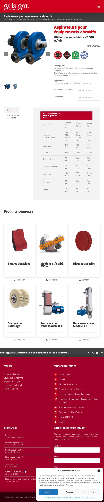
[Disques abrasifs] (84, 243)
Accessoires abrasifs (41, 19)
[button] (99, 471)
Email (56, 456)
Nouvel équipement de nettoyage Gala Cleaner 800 (26, 479)
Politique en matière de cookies (54, 498)
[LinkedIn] (97, 352)
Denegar (69, 492)
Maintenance (64, 374)
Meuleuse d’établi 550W (52, 265)
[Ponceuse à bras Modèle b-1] (84, 303)
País (56, 467)
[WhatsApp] (102, 352)
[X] (93, 352)
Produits (19, 19)
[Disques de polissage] (19, 303)
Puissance (58, 97)
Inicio (5, 19)
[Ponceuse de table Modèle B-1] (52, 303)
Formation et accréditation (70, 389)
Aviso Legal (19, 497)
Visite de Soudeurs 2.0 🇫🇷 (16, 472)
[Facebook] (88, 352)
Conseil (62, 379)
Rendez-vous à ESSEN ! (15, 450)
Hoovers (52, 19)
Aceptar (48, 492)
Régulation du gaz (12, 381)
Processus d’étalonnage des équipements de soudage (78, 401)
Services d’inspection (68, 384)
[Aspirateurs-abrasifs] (27, 54)
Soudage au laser (12, 464)
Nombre (57, 446)
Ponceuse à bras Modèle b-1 (83, 325)
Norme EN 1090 (66, 417)
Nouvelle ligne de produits (16, 442)
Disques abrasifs (84, 263)
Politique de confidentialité (75, 498)
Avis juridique (90, 498)
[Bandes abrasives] (19, 243)
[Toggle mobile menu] (99, 6)
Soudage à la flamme (13, 378)
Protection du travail (13, 385)
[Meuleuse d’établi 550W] (52, 243)
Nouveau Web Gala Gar (14, 457)
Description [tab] (11, 110)
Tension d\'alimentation (64, 90)
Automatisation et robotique (71, 407)
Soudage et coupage (13, 374)
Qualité (62, 422)
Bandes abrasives (19, 263)
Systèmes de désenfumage (71, 412)
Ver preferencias (90, 492)
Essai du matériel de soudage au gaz (75, 394)
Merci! (7, 435)
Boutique (12, 19)
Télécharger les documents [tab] (12, 116)
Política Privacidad (30, 497)
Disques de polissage (15, 325)
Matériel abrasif (28, 19)
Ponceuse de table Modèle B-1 (51, 325)
